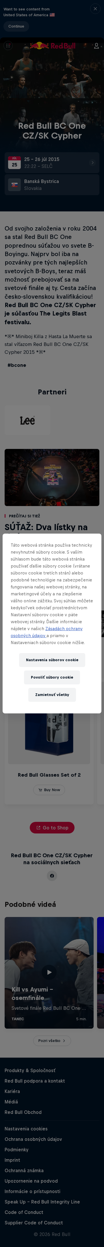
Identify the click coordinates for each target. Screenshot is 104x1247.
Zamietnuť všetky (52, 695)
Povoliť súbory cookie (52, 677)
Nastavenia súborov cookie (52, 660)
